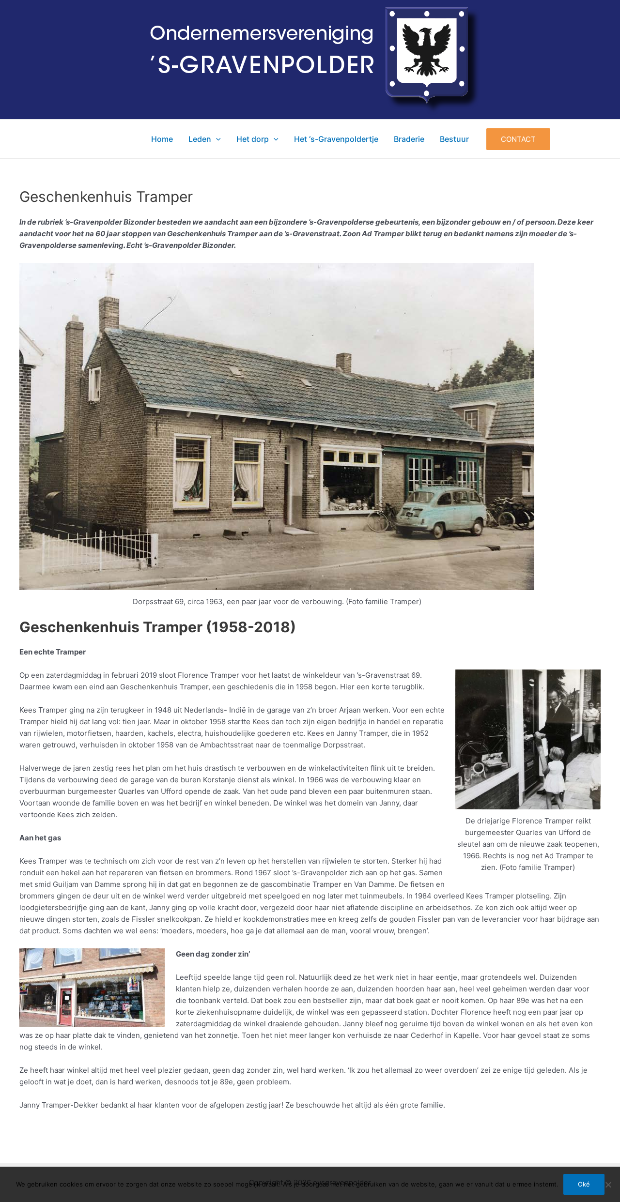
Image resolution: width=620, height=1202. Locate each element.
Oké (584, 1184)
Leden (199, 139)
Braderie (409, 139)
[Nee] (608, 1184)
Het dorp (252, 139)
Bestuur (454, 139)
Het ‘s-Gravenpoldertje (336, 139)
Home (162, 139)
